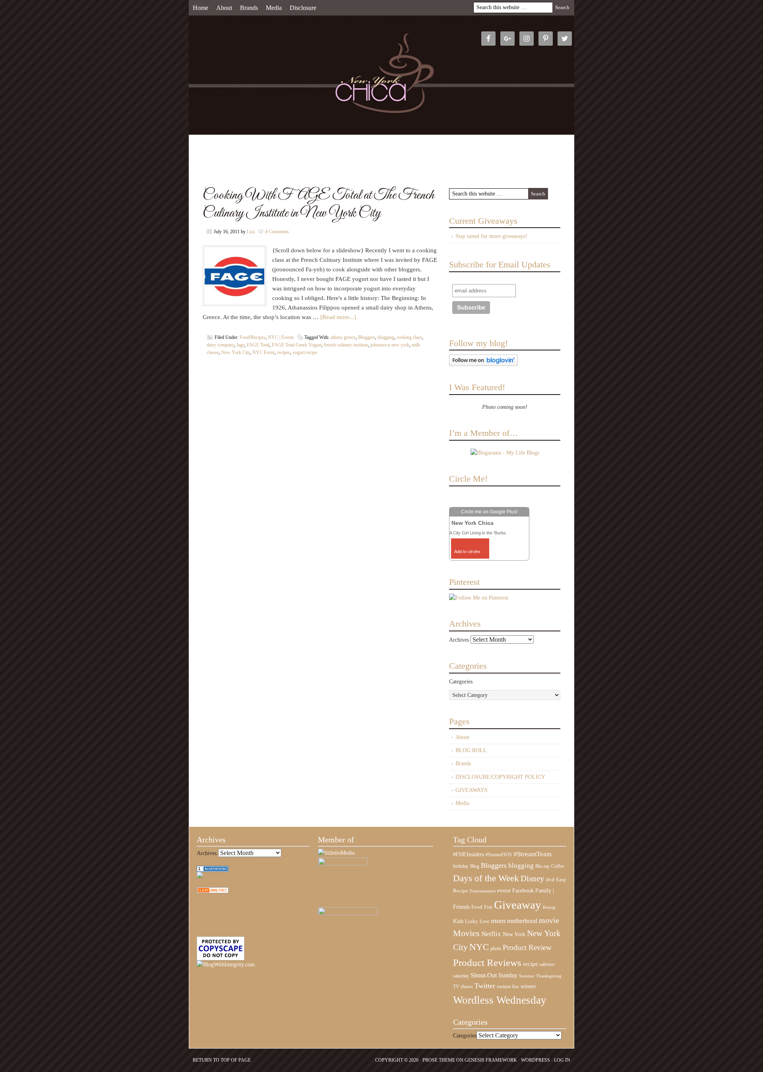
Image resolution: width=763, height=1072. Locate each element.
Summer (526, 976)
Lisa (251, 231)
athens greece (343, 337)
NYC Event (263, 352)
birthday (461, 866)
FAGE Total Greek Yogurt (296, 345)
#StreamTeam (532, 854)
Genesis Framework (491, 1060)
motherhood (522, 920)
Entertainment (483, 891)
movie (549, 920)
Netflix (491, 934)
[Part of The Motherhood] (348, 913)
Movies (466, 933)
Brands (249, 7)
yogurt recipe (304, 352)
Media (274, 7)
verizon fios (508, 986)
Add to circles (467, 551)
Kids (458, 921)
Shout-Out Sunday (494, 975)
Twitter (484, 986)
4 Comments (277, 231)
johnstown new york (389, 345)
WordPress (535, 1060)
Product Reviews (487, 962)
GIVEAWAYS (471, 790)
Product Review (527, 947)
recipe (530, 964)
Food (476, 907)
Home (200, 7)
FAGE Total (258, 345)
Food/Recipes (252, 337)
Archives (459, 640)
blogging (386, 337)
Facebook (523, 891)
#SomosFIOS (499, 854)
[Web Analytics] (213, 891)
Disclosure (303, 7)
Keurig (549, 907)
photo (495, 948)
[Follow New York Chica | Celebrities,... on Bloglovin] (483, 364)
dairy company (220, 345)
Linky (471, 921)
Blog (474, 866)
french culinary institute (346, 345)
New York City (235, 352)
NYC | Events (281, 337)
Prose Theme (438, 1060)
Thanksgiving (549, 976)
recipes (283, 352)
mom (498, 921)
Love (484, 921)
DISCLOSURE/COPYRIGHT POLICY (500, 777)
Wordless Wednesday (499, 1000)
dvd (550, 879)
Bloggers (366, 337)
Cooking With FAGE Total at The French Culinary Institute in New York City (318, 204)
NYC (479, 947)
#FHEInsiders (468, 854)
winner (528, 986)
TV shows (463, 986)
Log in (562, 1060)
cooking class (409, 337)
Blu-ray (542, 866)
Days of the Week (486, 878)
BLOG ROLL (471, 750)
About (224, 7)
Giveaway (517, 904)
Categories (461, 682)
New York (514, 934)
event (504, 890)
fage (240, 345)
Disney (532, 878)
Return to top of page (222, 1060)
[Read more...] (338, 317)
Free (488, 907)
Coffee (557, 866)
